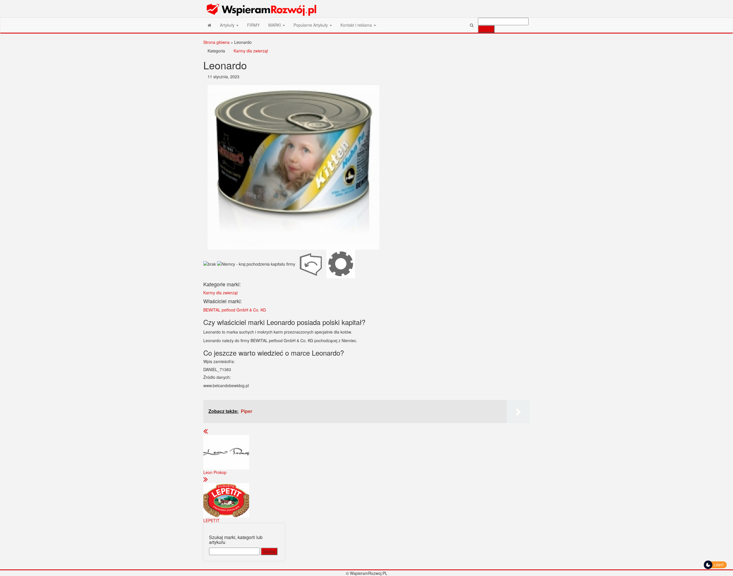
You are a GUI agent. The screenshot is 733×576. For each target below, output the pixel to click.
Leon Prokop (214, 472)
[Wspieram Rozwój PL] (209, 25)
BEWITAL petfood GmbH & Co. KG (234, 310)
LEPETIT (211, 520)
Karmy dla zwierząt (251, 51)
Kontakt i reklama (356, 25)
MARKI (275, 25)
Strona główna (216, 42)
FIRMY (253, 25)
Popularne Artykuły (311, 25)
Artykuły (228, 25)
